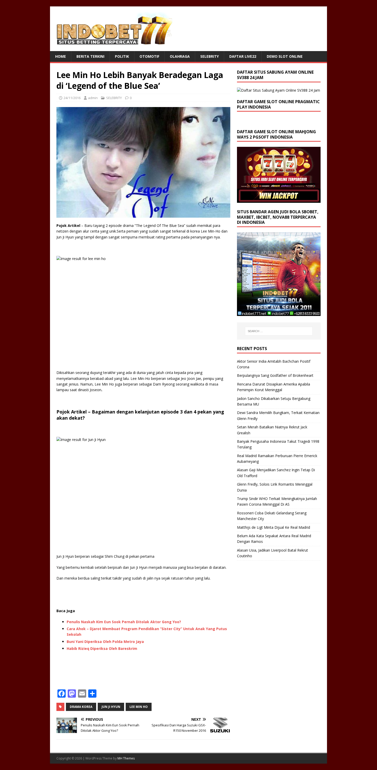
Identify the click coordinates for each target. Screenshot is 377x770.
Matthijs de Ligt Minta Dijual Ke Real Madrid (273, 527)
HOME (60, 56)
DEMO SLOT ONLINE (285, 56)
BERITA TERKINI (90, 56)
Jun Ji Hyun (111, 707)
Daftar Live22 (242, 56)
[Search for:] (278, 331)
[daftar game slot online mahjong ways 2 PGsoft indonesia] (279, 199)
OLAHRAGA (180, 56)
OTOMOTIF (149, 56)
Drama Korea (81, 707)
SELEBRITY (209, 56)
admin (93, 97)
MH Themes (126, 758)
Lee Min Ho (139, 707)
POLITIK (122, 56)
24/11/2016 (72, 97)
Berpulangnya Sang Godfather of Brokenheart (275, 375)
